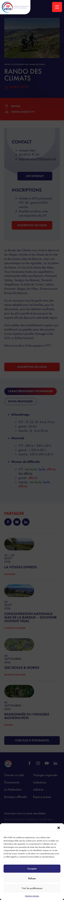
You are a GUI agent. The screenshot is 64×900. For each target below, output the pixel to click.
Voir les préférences (32, 888)
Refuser (32, 878)
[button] (58, 828)
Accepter (32, 868)
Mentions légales (32, 895)
